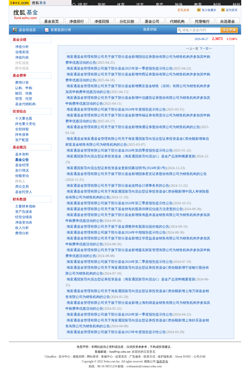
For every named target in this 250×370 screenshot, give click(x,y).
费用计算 (22, 82)
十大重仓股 (23, 118)
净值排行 (76, 21)
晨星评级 (150, 29)
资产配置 (22, 140)
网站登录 (93, 356)
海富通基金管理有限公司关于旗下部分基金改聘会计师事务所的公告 (118, 185)
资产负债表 (23, 212)
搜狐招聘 (78, 356)
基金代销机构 (25, 104)
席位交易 (22, 186)
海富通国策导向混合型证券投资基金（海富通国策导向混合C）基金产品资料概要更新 (131, 156)
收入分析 (22, 228)
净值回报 (101, 21)
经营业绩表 (23, 217)
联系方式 (149, 356)
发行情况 (22, 170)
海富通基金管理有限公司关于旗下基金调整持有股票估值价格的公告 (118, 226)
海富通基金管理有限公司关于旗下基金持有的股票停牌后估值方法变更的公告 (125, 209)
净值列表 (22, 57)
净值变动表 (23, 222)
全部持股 (22, 129)
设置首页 (121, 356)
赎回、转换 (23, 93)
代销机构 (177, 21)
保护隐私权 (165, 356)
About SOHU (183, 356)
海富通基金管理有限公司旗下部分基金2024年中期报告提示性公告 (116, 232)
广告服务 (135, 356)
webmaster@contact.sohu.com (144, 366)
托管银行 (202, 21)
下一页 (204, 48)
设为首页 (232, 10)
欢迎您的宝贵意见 (143, 351)
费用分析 (22, 233)
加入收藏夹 (209, 10)
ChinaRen (50, 356)
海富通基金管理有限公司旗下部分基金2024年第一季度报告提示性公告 (120, 314)
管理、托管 (23, 99)
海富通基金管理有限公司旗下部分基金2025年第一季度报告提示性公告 (120, 68)
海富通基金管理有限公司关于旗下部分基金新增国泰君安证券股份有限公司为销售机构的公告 (137, 174)
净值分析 (22, 47)
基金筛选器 (27, 30)
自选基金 (227, 21)
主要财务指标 (25, 206)
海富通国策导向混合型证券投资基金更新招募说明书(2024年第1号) (117, 168)
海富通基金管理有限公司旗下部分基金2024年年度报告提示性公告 (116, 109)
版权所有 (162, 361)
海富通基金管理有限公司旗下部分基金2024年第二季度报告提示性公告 (120, 262)
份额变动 (22, 176)
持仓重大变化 (25, 124)
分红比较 (127, 21)
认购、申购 (23, 88)
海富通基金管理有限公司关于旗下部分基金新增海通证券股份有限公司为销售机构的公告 (133, 127)
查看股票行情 (61, 30)
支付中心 (64, 356)
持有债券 (22, 134)
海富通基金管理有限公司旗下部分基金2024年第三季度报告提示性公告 (120, 203)
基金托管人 (23, 192)
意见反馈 (183, 10)
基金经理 (22, 165)
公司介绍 (199, 356)
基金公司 (152, 21)
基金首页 (51, 21)
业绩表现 (22, 52)
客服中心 (107, 356)
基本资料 (22, 154)
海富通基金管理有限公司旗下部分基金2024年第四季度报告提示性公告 (120, 150)
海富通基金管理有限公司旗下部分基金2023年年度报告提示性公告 (116, 332)
